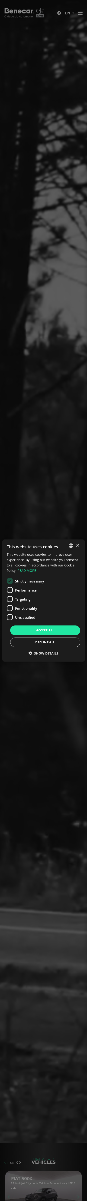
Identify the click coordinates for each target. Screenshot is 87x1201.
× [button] (77, 545)
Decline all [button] (45, 642)
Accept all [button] (45, 630)
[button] (43, 653)
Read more (26, 570)
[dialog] (43, 600)
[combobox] (71, 545)
